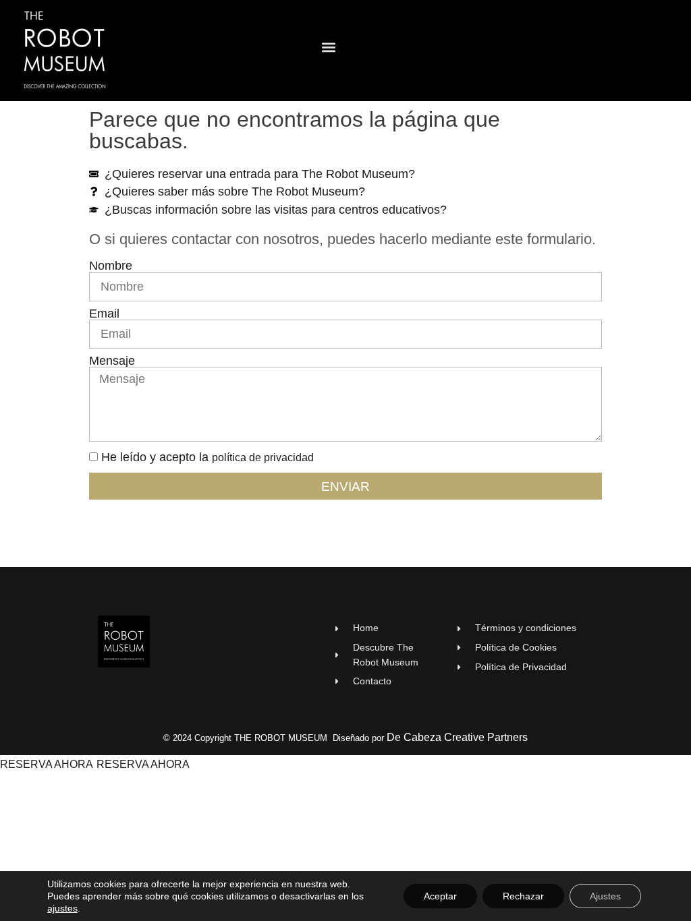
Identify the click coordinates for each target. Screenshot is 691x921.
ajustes (62, 908)
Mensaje (112, 361)
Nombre (110, 266)
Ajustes (605, 896)
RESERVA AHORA (46, 764)
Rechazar (523, 896)
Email (104, 314)
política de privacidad (263, 457)
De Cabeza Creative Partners (457, 737)
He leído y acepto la (207, 457)
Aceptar (440, 896)
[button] (329, 47)
